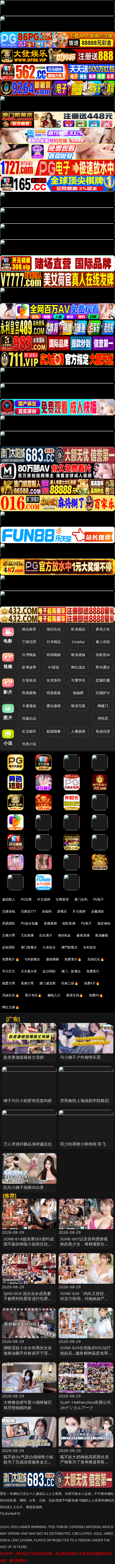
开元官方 (8, 971)
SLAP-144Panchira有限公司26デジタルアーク (85, 1405)
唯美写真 (78, 705)
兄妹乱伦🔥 (10, 995)
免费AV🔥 (96, 995)
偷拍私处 (64, 935)
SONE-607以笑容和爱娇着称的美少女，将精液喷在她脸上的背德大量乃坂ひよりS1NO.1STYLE (84, 1246)
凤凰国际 (8, 923)
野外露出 (103, 667)
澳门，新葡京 (71, 971)
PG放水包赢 (29, 923)
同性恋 (103, 718)
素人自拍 (103, 641)
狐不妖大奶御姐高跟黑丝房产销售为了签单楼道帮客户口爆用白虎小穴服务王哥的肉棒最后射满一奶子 (84, 1464)
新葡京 (62, 911)
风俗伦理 (103, 731)
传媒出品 (29, 718)
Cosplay (78, 641)
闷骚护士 (103, 692)
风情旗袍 (29, 692)
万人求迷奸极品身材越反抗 (27, 1143)
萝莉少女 (103, 629)
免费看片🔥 (10, 959)
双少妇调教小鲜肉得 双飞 (83, 1143)
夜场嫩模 (101, 935)
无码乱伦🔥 (95, 959)
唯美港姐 (78, 654)
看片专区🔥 (33, 995)
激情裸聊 (52, 959)
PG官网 (26, 899)
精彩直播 (68, 923)
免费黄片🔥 (73, 959)
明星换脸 (54, 692)
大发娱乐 (49, 947)
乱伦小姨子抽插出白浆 (23, 1187)
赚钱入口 (54, 995)
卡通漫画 (29, 705)
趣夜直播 (83, 935)
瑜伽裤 (78, 692)
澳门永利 (80, 899)
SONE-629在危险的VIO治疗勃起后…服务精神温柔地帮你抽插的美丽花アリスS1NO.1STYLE (85, 1355)
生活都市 (29, 731)
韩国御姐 (54, 654)
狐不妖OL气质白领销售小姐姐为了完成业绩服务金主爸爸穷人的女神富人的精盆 (28, 1462)
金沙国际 (49, 971)
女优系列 (54, 680)
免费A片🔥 (92, 983)
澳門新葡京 (69, 947)
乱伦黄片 (45, 935)
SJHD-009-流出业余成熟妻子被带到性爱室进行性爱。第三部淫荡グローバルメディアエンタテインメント (27, 1301)
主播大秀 (8, 935)
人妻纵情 (78, 731)
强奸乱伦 (54, 629)
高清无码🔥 (74, 995)
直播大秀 (27, 983)
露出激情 (54, 705)
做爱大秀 (8, 983)
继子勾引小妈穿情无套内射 (27, 1100)
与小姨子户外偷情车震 (80, 1057)
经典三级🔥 (69, 983)
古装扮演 (29, 680)
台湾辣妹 (29, 654)
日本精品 (54, 641)
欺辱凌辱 (29, 667)
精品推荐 (29, 629)
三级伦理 (29, 641)
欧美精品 (78, 629)
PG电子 (98, 899)
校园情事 (54, 731)
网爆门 (103, 705)
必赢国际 (97, 911)
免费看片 (92, 971)
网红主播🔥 (10, 1007)
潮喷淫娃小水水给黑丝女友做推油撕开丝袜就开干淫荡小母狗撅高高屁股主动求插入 (27, 1355)
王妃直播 (27, 935)
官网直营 (62, 899)
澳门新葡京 (29, 947)
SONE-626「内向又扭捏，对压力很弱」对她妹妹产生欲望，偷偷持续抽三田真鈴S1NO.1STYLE (84, 1301)
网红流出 (78, 667)
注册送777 (28, 911)
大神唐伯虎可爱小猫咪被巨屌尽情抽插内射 (27, 1405)
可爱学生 (78, 680)
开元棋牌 (43, 899)
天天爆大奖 (29, 971)
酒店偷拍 (103, 923)
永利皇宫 (89, 947)
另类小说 (29, 743)
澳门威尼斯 (47, 983)
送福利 (47, 911)
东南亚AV (102, 654)
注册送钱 (8, 911)
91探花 (53, 667)
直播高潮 (50, 923)
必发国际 (8, 947)
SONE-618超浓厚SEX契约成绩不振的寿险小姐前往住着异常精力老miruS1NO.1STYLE (28, 1246)
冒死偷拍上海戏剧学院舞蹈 (84, 1100)
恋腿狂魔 (103, 680)
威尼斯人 (8, 899)
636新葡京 (32, 959)
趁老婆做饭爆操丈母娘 (23, 1057)
